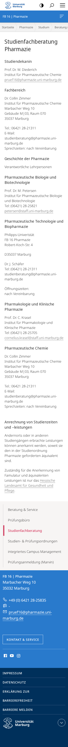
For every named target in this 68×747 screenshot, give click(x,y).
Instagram (18, 656)
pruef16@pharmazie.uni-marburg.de (33, 79)
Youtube (11, 656)
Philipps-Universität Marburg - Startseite (16, 5)
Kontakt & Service (23, 640)
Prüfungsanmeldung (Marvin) (31, 562)
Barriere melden (18, 710)
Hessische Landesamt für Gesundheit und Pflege (30, 485)
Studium (43, 27)
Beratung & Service (23, 509)
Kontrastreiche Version (41, 5)
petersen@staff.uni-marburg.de (29, 211)
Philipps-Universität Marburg (25, 729)
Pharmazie (26, 27)
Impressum (12, 673)
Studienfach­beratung (25, 530)
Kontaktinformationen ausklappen (61, 722)
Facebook (5, 656)
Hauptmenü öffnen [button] (62, 5)
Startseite (8, 27)
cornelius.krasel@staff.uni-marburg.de (34, 337)
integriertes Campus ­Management (34, 551)
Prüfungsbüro (19, 520)
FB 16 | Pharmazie (62, 16)
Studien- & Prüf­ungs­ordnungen (32, 541)
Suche (52, 5)
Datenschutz (14, 682)
